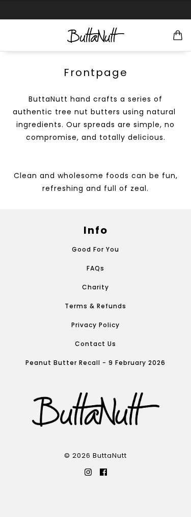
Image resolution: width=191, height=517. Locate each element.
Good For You (95, 249)
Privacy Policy (95, 325)
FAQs (95, 268)
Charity (95, 287)
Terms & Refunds (95, 306)
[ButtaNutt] (95, 35)
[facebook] (103, 471)
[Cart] (178, 35)
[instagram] (88, 471)
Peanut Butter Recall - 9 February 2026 (95, 362)
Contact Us (95, 343)
